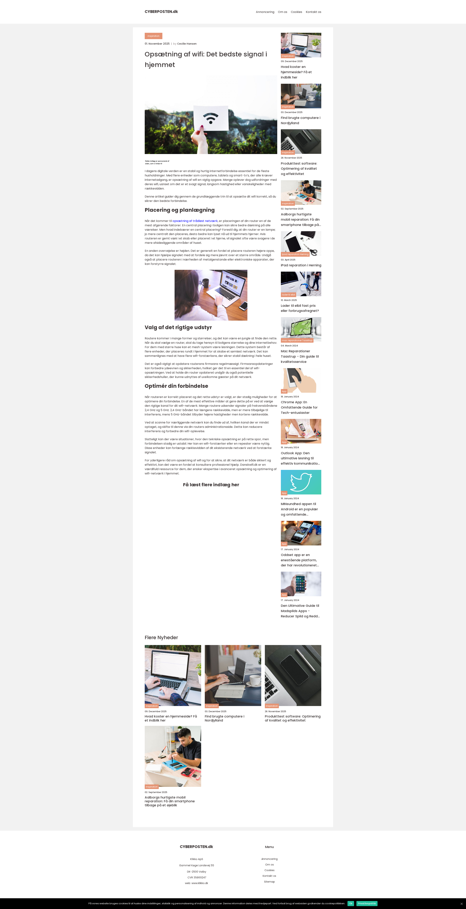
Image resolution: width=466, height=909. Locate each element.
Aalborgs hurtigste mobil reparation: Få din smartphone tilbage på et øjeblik (300, 219)
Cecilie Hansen (187, 43)
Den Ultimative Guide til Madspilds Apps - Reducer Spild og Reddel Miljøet (300, 611)
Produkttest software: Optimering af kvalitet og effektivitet (299, 168)
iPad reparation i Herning (301, 265)
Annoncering (265, 12)
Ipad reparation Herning (295, 254)
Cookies (296, 12)
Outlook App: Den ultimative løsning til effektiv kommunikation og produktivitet (300, 458)
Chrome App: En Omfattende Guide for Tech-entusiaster (299, 407)
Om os (282, 12)
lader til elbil (288, 294)
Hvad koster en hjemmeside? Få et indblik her (296, 72)
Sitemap (269, 882)
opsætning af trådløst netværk (195, 221)
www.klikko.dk (199, 883)
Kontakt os (313, 12)
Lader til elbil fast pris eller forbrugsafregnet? (300, 308)
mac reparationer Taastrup (297, 340)
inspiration (153, 36)
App (284, 391)
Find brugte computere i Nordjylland (300, 120)
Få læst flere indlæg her (211, 485)
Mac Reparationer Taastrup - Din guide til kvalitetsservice (300, 356)
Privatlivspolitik (367, 903)
